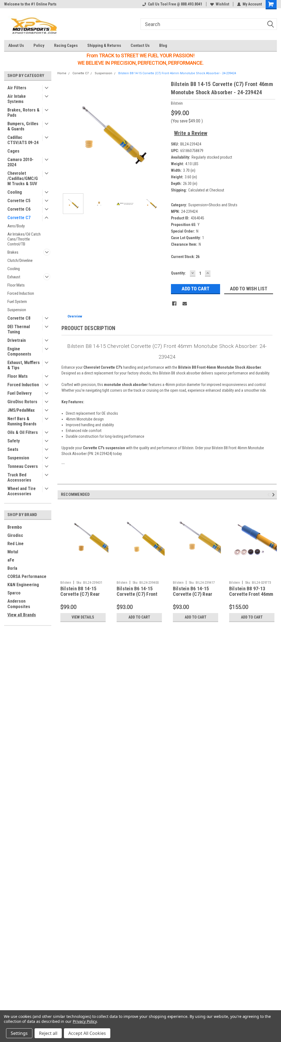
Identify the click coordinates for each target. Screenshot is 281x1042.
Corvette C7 (18, 217)
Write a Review (190, 133)
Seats (12, 449)
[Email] (184, 303)
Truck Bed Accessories (19, 477)
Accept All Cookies (87, 1033)
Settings (19, 1033)
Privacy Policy (85, 1021)
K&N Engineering (23, 584)
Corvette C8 (18, 318)
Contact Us (140, 45)
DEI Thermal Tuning (18, 329)
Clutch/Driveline (20, 260)
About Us (16, 45)
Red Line (15, 543)
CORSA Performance (26, 576)
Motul (12, 551)
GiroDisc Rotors (22, 401)
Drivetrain (16, 340)
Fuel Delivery (19, 393)
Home (61, 73)
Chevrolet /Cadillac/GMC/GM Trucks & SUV (22, 178)
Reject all (48, 1033)
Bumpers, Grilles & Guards (22, 126)
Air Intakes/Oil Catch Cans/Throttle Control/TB (24, 239)
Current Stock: (185, 256)
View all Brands (21, 614)
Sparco (14, 593)
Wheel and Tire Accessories (21, 491)
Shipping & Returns (104, 45)
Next (161, 134)
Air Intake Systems (16, 99)
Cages (13, 151)
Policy (38, 45)
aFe (10, 560)
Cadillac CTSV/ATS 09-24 (22, 140)
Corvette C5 (18, 200)
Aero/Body (16, 226)
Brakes (12, 252)
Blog (163, 45)
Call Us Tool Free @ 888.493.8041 (175, 4)
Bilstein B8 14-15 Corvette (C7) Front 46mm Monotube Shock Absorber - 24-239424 (177, 73)
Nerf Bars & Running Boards (21, 421)
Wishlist (222, 4)
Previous (62, 134)
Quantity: (178, 273)
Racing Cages (66, 45)
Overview (75, 316)
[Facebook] (174, 303)
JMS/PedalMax (21, 410)
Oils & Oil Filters (22, 432)
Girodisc (15, 535)
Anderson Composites (18, 604)
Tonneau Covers (22, 466)
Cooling (14, 192)
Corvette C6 (18, 209)
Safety (13, 440)
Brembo (14, 527)
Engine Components (19, 351)
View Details (83, 617)
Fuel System (17, 301)
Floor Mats (16, 285)
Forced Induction (20, 293)
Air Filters (16, 87)
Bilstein (65, 583)
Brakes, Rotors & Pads (23, 112)
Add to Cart (139, 617)
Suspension (16, 309)
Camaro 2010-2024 (20, 162)
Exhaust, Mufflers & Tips (23, 365)
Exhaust (13, 276)
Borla (12, 568)
